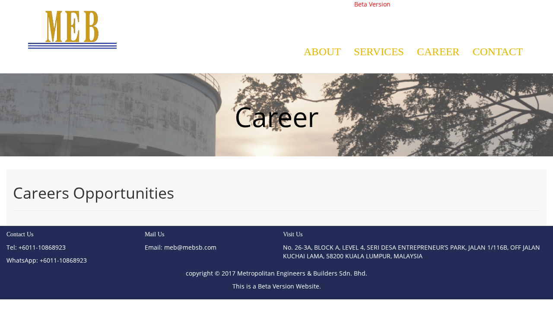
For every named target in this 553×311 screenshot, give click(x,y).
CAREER (438, 51)
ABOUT (322, 51)
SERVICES (379, 51)
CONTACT (498, 51)
